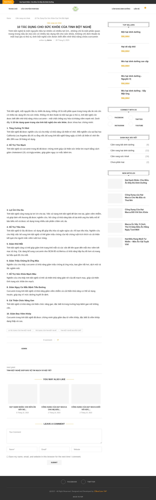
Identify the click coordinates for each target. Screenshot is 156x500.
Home (9, 18)
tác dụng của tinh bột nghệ (45, 330)
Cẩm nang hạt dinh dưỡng (130, 150)
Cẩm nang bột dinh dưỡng (130, 145)
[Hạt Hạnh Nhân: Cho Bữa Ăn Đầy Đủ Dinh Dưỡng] (22, 394)
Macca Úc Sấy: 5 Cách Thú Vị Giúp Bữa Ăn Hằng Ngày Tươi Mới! (137, 227)
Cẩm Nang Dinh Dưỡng (121, 9)
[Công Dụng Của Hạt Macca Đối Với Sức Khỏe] (86, 394)
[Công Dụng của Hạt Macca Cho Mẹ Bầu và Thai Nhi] (54, 394)
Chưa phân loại (130, 162)
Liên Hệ (137, 9)
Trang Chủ (13, 9)
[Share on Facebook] (61, 340)
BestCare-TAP (100, 491)
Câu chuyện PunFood (30, 9)
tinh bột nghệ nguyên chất (71, 330)
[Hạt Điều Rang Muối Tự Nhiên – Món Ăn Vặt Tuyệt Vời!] (115, 242)
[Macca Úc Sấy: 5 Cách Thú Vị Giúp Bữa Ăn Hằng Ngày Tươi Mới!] (115, 228)
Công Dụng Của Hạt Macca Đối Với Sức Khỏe (136, 211)
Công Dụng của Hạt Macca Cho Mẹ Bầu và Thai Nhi (135, 197)
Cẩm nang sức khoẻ (23, 18)
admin (49, 40)
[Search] (148, 9)
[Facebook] (151, 2)
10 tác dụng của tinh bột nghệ (19, 330)
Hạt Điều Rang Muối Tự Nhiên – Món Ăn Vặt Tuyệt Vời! (137, 241)
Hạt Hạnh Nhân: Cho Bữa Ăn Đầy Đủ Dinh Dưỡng (37, 2)
